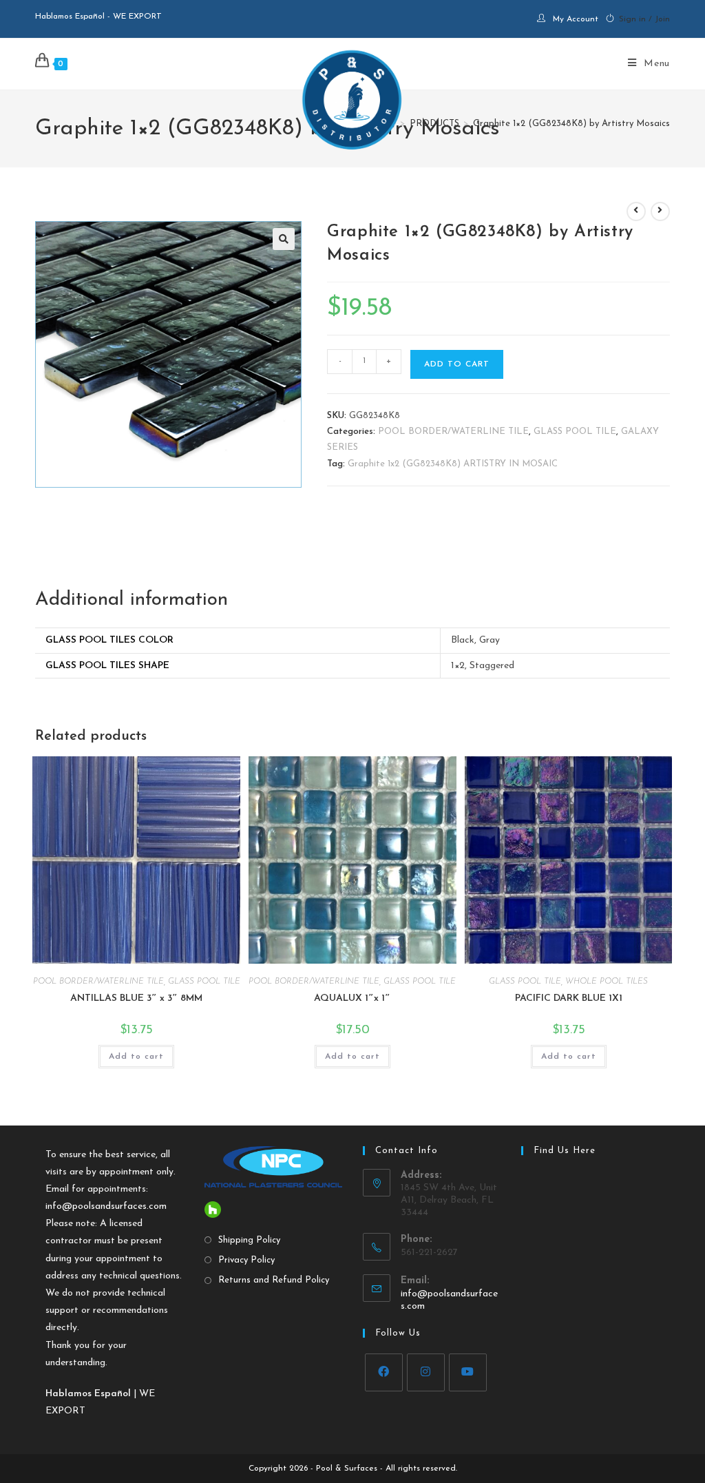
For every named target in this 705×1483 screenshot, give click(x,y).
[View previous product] (636, 211)
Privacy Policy (246, 1260)
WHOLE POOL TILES (606, 981)
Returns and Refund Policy (273, 1280)
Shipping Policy (249, 1240)
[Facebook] (384, 1372)
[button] (284, 239)
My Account (575, 19)
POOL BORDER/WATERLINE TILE (453, 431)
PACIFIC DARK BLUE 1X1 (568, 998)
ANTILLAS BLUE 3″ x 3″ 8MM (136, 998)
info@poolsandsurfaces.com (106, 1206)
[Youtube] (468, 1372)
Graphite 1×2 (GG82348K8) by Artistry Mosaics (571, 123)
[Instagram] (426, 1372)
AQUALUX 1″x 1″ (352, 998)
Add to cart (457, 364)
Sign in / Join (644, 19)
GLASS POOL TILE (575, 431)
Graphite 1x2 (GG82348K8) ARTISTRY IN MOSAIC (453, 463)
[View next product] (660, 211)
